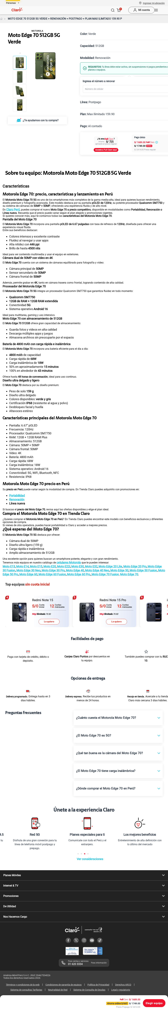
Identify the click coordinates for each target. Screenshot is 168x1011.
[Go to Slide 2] (19, 77)
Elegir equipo (154, 1003)
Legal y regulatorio (120, 989)
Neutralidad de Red (57, 989)
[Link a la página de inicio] (1, 18)
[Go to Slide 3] (19, 91)
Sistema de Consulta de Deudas (89, 989)
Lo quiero (49, 621)
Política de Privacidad (98, 984)
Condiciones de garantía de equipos (63, 984)
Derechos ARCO (123, 984)
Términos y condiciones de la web (23, 984)
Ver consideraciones (90, 859)
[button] (154, 3)
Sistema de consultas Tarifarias (26, 989)
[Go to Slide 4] (19, 105)
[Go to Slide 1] (19, 62)
